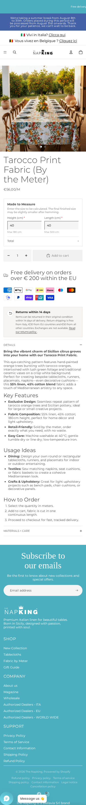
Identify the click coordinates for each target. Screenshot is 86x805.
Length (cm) (53, 217)
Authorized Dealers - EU (22, 711)
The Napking (34, 771)
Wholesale (12, 698)
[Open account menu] (71, 52)
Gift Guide (11, 667)
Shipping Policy (16, 755)
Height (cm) (16, 217)
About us (10, 686)
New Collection (15, 648)
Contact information (45, 782)
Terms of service (64, 778)
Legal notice (69, 782)
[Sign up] (76, 590)
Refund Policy (14, 761)
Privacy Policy (14, 736)
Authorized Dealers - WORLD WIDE (31, 717)
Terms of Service (16, 742)
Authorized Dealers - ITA (22, 705)
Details (9, 345)
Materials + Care (17, 530)
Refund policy (20, 778)
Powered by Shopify (57, 771)
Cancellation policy (43, 786)
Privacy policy (41, 778)
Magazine (11, 692)
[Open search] (14, 52)
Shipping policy (19, 782)
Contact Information (19, 748)
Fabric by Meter (16, 661)
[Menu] (5, 52)
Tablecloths (12, 655)
